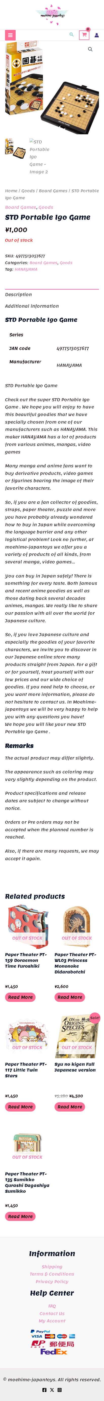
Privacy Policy (52, 1282)
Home (11, 191)
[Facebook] (44, 1390)
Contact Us (52, 1313)
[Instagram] (59, 1390)
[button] (71, 35)
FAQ (52, 1306)
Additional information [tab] (32, 306)
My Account (52, 1321)
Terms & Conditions (52, 1274)
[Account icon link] (96, 35)
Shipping (52, 1267)
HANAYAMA (26, 269)
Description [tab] (18, 294)
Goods (28, 191)
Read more (20, 997)
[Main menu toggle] (10, 35)
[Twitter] (52, 1390)
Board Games (53, 191)
